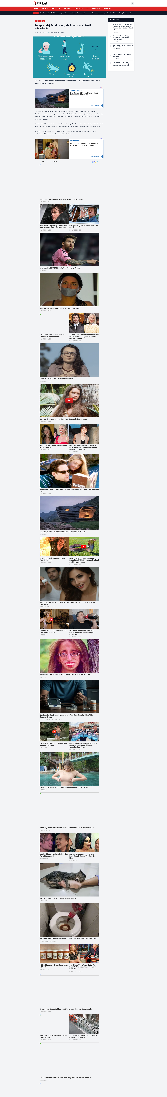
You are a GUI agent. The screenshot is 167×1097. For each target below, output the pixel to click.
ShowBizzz (108, 8)
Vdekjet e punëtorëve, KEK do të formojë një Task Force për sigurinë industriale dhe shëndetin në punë (40, 13)
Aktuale (45, 8)
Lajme (36, 8)
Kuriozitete (55, 8)
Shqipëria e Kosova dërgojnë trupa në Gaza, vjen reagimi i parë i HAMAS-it (121, 37)
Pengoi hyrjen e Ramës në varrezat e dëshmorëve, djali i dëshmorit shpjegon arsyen (122, 64)
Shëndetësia (78, 8)
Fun (87, 8)
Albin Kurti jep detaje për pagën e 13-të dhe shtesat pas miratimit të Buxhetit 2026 (123, 47)
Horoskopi (96, 8)
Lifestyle (67, 8)
